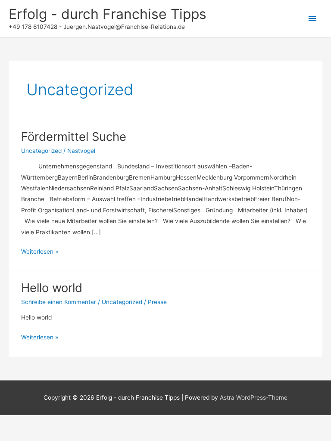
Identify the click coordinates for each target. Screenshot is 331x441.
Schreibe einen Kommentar (58, 301)
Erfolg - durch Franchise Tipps (107, 14)
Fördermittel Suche (73, 136)
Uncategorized (41, 150)
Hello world (51, 287)
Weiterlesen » (39, 252)
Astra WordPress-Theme (253, 397)
